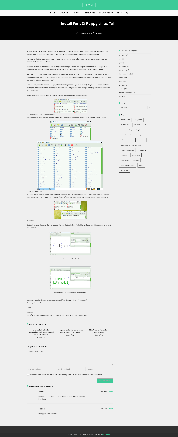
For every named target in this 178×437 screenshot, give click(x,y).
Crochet (137, 125)
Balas (111, 391)
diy (120, 59)
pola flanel (142, 150)
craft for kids (125, 125)
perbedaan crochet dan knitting (131, 145)
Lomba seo (141, 140)
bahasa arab (125, 120)
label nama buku (126, 140)
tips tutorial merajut (125, 93)
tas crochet (125, 160)
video (141, 165)
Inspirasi (139, 130)
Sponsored (136, 155)
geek (100, 33)
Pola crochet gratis (127, 150)
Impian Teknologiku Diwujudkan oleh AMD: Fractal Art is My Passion (41, 332)
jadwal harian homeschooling (131, 135)
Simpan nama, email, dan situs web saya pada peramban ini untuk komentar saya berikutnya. (66, 375)
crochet (122, 55)
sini (107, 51)
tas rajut (136, 160)
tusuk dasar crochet (127, 165)
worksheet (124, 170)
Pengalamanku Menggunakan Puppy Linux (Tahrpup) (70, 331)
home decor (123, 70)
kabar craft (123, 78)
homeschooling (124, 74)
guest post (122, 66)
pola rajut (122, 81)
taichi (41, 391)
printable (122, 85)
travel (121, 96)
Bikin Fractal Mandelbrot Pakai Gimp (99, 331)
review (121, 89)
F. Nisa (42, 409)
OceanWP (106, 435)
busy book (138, 120)
